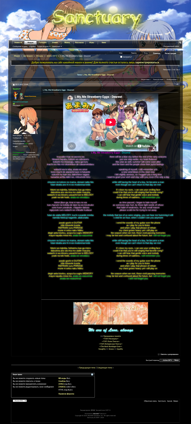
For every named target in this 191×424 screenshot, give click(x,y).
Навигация (56, 46)
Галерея (42, 43)
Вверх (176, 360)
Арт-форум (28, 56)
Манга (67, 43)
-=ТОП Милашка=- (111, 339)
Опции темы (145, 79)
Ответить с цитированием (169, 354)
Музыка (39, 56)
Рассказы (79, 43)
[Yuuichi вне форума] (26, 120)
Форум (30, 43)
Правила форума (66, 394)
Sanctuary (162, 401)
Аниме (55, 43)
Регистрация (170, 53)
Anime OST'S (52, 56)
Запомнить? (127, 57)
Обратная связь (150, 401)
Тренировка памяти (112, 336)
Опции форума (43, 46)
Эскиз (111, 349)
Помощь (156, 53)
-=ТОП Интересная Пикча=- (111, 344)
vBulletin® (96, 414)
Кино (104, 43)
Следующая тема (104, 368)
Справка (32, 46)
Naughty (102, 349)
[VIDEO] (62, 387)
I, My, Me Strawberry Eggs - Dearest (98, 75)
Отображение (171, 79)
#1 (177, 84)
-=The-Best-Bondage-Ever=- (110, 346)
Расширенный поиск (171, 46)
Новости (18, 43)
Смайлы (62, 381)
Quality (120, 349)
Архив (169, 401)
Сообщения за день (20, 46)
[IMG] (61, 384)
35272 (25, 146)
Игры (91, 43)
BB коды (62, 378)
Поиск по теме (158, 79)
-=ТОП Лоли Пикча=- (111, 341)
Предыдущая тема (87, 368)
